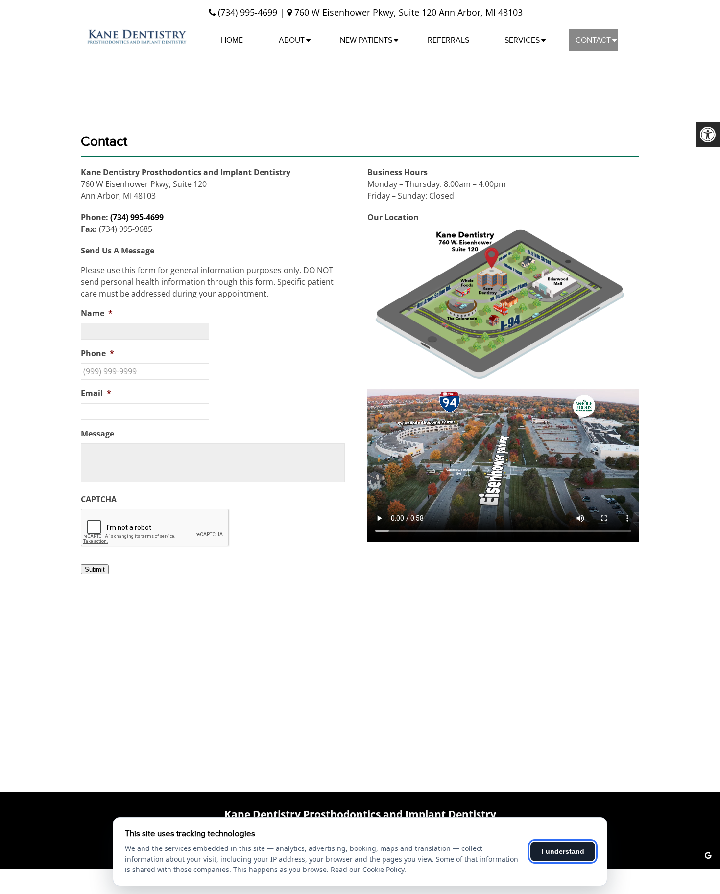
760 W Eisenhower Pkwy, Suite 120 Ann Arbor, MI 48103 (407, 12)
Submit (95, 569)
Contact (593, 40)
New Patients (366, 40)
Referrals (448, 40)
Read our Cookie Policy (367, 869)
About (292, 40)
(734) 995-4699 (247, 12)
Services (522, 40)
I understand (563, 851)
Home (232, 40)
